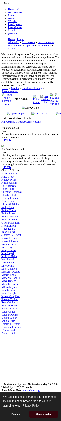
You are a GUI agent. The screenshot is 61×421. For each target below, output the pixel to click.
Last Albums (15, 27)
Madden (10, 305)
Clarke (8, 210)
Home (11, 39)
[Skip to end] (57, 98)
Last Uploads (15, 24)
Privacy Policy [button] (31, 405)
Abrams (9, 182)
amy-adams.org (31, 390)
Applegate (12, 191)
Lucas (8, 231)
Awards (12, 18)
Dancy (8, 228)
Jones (8, 213)
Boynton (9, 268)
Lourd (7, 188)
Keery (6, 247)
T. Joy (8, 176)
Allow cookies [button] (43, 414)
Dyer (8, 290)
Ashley (9, 317)
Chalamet (11, 327)
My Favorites (44, 45)
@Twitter (13, 33)
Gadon (8, 311)
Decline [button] (15, 414)
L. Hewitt (11, 234)
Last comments (46, 42)
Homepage (14, 9)
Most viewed (15, 45)
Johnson (9, 173)
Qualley (10, 271)
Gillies (10, 204)
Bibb (7, 262)
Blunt (7, 207)
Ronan (9, 308)
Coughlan (10, 296)
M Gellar (9, 314)
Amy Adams (15, 12)
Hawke (8, 280)
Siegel (7, 253)
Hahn (9, 256)
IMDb (7, 140)
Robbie (9, 274)
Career (11, 15)
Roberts (9, 219)
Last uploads (28, 42)
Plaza (8, 179)
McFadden (10, 222)
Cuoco (8, 250)
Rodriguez (9, 287)
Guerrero (9, 201)
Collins (7, 265)
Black (9, 195)
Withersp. (10, 302)
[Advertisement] (30, 358)
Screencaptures (10, 91)
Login (20, 39)
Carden (9, 198)
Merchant (10, 323)
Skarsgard (9, 185)
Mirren (8, 225)
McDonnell (10, 277)
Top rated (29, 45)
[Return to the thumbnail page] (7, 98)
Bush (8, 320)
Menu (6, 3)
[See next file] (52, 98)
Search (11, 30)
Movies (15, 88)
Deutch (8, 333)
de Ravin (10, 216)
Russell (8, 259)
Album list (13, 42)
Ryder (9, 330)
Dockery (11, 284)
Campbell (9, 293)
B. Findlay (11, 238)
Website (12, 21)
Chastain (10, 241)
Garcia (9, 244)
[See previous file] (45, 98)
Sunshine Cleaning (32, 88)
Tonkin (9, 299)
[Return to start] (36, 98)
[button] (13, 3)
